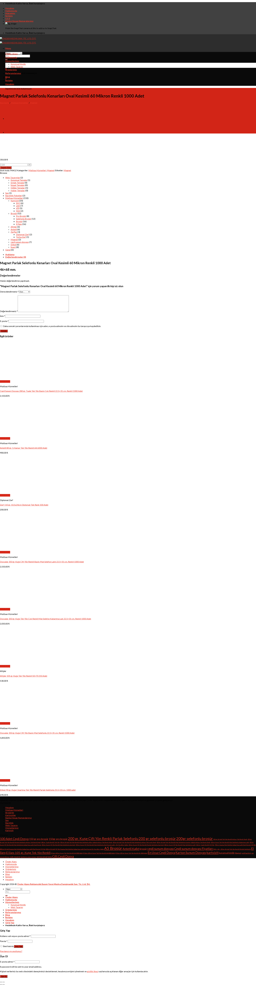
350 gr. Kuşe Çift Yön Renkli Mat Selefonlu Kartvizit (58, 845)
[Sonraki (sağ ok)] (4, 984)
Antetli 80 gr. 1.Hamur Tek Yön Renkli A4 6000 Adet (23, 448)
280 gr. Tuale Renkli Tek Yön (50, 842)
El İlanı (19, 224)
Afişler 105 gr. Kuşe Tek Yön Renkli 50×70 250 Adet (23, 676)
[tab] (130, 254)
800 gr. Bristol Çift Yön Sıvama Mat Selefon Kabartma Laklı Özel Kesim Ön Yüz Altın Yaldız (75, 849)
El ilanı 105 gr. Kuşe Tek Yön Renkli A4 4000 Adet (99, 853)
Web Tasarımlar (12, 177)
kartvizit (213, 852)
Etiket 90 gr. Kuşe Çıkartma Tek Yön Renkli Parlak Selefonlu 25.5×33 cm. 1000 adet (38, 790)
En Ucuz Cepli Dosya (161, 852)
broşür (143, 848)
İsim (2, 316)
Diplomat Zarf (22, 234)
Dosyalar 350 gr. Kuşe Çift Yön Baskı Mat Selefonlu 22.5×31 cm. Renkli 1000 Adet (37, 733)
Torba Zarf (21, 237)
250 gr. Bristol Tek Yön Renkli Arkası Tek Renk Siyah (230, 839)
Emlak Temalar (17, 182)
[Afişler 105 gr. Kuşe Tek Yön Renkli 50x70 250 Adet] (16, 663)
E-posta (4, 321)
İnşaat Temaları (18, 185)
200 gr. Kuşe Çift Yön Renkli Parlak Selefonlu (103, 838)
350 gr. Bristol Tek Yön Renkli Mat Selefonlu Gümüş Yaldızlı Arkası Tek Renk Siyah (183, 842)
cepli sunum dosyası (20, 242)
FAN (18, 211)
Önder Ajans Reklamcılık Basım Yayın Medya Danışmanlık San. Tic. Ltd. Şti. (53, 884)
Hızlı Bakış (5, 381)
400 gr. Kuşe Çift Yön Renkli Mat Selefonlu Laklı (180, 845)
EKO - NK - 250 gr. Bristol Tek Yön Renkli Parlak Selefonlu (232, 849)
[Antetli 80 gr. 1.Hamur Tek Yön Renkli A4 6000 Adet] (16, 436)
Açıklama (9, 254)
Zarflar (14, 232)
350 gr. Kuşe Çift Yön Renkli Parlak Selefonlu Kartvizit (146, 845)
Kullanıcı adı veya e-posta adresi (15, 936)
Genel (8, 249)
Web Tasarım (17, 66)
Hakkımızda (11, 10)
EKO (18, 203)
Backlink (9, 823)
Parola (3, 941)
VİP (17, 208)
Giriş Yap (18, 946)
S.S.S (7, 18)
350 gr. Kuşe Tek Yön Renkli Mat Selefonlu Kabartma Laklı (230, 842)
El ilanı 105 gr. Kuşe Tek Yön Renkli (28, 852)
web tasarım (15, 857)
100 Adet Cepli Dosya (14, 839)
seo (252, 853)
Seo (7, 193)
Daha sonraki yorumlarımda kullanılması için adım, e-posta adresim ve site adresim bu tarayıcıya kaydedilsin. (52, 326)
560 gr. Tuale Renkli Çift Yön (205, 845)
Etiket (13, 244)
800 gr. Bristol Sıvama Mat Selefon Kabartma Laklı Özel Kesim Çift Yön (22, 849)
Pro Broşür (21, 216)
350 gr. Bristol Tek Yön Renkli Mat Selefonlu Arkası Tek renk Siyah (134, 842)
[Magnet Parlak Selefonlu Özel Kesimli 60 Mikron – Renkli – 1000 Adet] (12, 132)
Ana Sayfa (4, 102)
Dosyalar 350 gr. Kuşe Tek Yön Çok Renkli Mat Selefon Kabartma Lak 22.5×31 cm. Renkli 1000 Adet (45, 618)
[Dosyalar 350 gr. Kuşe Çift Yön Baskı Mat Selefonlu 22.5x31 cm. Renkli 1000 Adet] (33, 721)
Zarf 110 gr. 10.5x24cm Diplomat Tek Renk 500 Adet (24, 504)
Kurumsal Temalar (19, 180)
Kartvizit (15, 200)
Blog (7, 77)
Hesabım (9, 8)
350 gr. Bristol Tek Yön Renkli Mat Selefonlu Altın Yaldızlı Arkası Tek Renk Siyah (86, 842)
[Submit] (6, 59)
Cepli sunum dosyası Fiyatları (193, 848)
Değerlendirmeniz (9, 311)
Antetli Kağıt (131, 848)
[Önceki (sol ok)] (1, 984)
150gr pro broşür (58, 839)
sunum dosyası (5, 857)
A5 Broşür (113, 848)
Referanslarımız (13, 73)
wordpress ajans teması (28, 857)
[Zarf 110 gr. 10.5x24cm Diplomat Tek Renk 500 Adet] (16, 493)
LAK (18, 205)
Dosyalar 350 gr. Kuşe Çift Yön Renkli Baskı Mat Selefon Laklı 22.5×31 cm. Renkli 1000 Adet (42, 561)
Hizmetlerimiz (12, 61)
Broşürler (9, 812)
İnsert (13, 247)
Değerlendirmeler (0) (15, 257)
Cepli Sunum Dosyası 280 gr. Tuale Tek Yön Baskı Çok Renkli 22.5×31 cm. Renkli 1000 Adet (41, 391)
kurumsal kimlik (226, 853)
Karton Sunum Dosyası (190, 852)
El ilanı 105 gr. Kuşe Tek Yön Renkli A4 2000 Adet (67, 853)
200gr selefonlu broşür (194, 838)
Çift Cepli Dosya (63, 856)
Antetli (14, 229)
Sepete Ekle (6, 168)
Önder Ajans (11, 53)
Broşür (14, 213)
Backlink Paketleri (13, 195)
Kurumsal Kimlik (18, 64)
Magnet (33, 102)
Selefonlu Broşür (23, 218)
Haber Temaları (18, 190)
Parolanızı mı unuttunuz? (11, 951)
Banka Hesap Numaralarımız (19, 21)
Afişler (14, 226)
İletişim (9, 16)
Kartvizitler (10, 815)
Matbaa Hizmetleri (19, 102)
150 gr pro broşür (38, 839)
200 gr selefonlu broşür (157, 838)
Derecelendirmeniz (9, 291)
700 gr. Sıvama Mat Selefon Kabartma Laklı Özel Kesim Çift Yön (235, 845)
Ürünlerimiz (11, 69)
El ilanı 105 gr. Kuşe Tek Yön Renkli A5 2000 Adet (131, 853)
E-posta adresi (7, 961)
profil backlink (246, 853)
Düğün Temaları (18, 188)
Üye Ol (3, 976)
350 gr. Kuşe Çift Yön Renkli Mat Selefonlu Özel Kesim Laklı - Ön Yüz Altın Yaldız (102, 845)
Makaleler (10, 13)
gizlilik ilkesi (92, 971)
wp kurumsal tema (44, 857)
